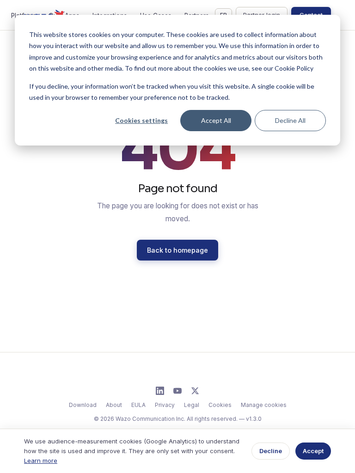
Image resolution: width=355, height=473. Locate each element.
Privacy (165, 404)
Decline (270, 451)
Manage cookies (264, 404)
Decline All (290, 120)
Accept (313, 451)
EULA (138, 404)
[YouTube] (177, 391)
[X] (195, 391)
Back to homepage (177, 250)
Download (83, 404)
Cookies (220, 404)
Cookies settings (141, 120)
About (114, 404)
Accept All (216, 120)
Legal (191, 404)
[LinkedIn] (160, 391)
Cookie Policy (294, 68)
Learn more (40, 460)
